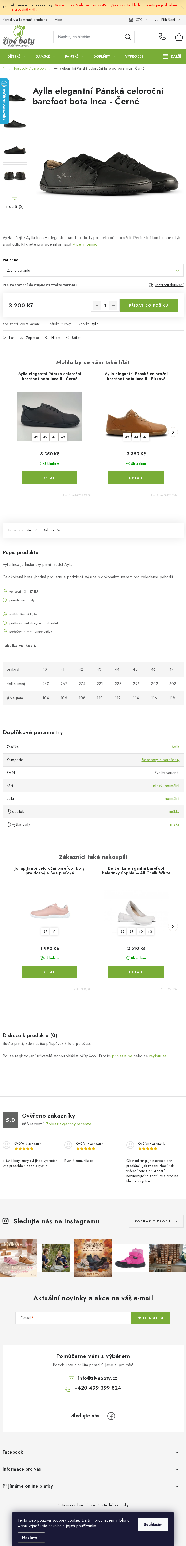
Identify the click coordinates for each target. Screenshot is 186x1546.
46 (145, 437)
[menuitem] (17, 56)
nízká (175, 824)
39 (131, 931)
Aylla (95, 323)
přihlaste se (122, 1056)
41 (54, 931)
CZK (139, 19)
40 (141, 931)
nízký (157, 785)
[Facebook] (111, 1416)
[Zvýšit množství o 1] (113, 305)
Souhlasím (153, 1524)
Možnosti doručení (169, 284)
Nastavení (31, 1537)
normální (172, 785)
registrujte (158, 1056)
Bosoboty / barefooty (161, 760)
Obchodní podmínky (113, 1505)
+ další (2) (15, 206)
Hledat (128, 37)
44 (54, 437)
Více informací (86, 244)
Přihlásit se (150, 1318)
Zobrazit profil (153, 1221)
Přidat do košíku (148, 305)
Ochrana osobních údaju (76, 1505)
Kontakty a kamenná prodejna (25, 19)
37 (45, 931)
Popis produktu (19, 530)
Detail (50, 477)
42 (36, 437)
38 (122, 931)
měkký (174, 811)
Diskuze (48, 530)
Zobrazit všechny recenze (68, 1124)
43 (45, 437)
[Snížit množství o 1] (97, 305)
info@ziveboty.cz (97, 1378)
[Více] (172, 56)
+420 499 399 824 (163, 37)
